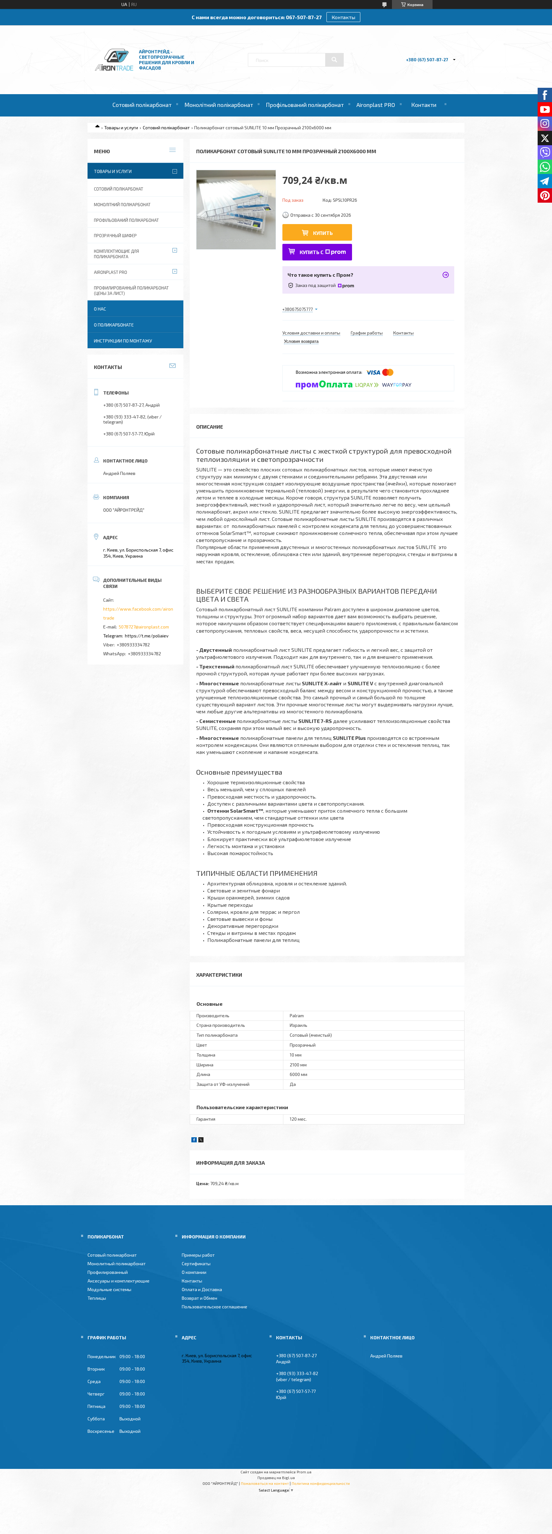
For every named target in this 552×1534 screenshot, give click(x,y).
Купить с (312, 252)
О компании (194, 1272)
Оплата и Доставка (202, 1289)
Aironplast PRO (375, 104)
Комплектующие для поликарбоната (116, 254)
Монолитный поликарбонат (117, 1263)
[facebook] (194, 1140)
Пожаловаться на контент (265, 1483)
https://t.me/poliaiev (146, 635)
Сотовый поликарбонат (112, 1255)
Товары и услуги (121, 127)
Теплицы (97, 1298)
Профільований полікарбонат (305, 104)
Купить (323, 233)
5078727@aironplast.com (144, 626)
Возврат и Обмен (199, 1298)
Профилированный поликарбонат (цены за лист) (131, 290)
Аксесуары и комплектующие (119, 1280)
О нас (100, 309)
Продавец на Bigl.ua (276, 1477)
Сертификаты (196, 1263)
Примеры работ (198, 1255)
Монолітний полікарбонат (218, 104)
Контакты (343, 17)
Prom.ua (304, 1472)
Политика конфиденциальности (321, 1483)
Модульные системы (109, 1289)
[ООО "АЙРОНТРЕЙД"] (114, 77)
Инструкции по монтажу (123, 340)
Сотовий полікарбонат (142, 104)
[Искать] (334, 59)
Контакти (423, 104)
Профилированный (108, 1272)
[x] (200, 1140)
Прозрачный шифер (115, 235)
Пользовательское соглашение (214, 1306)
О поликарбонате (114, 324)
